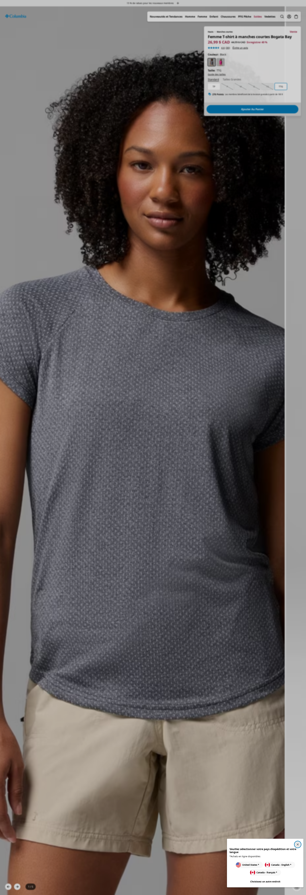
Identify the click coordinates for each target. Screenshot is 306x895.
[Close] (298, 844)
